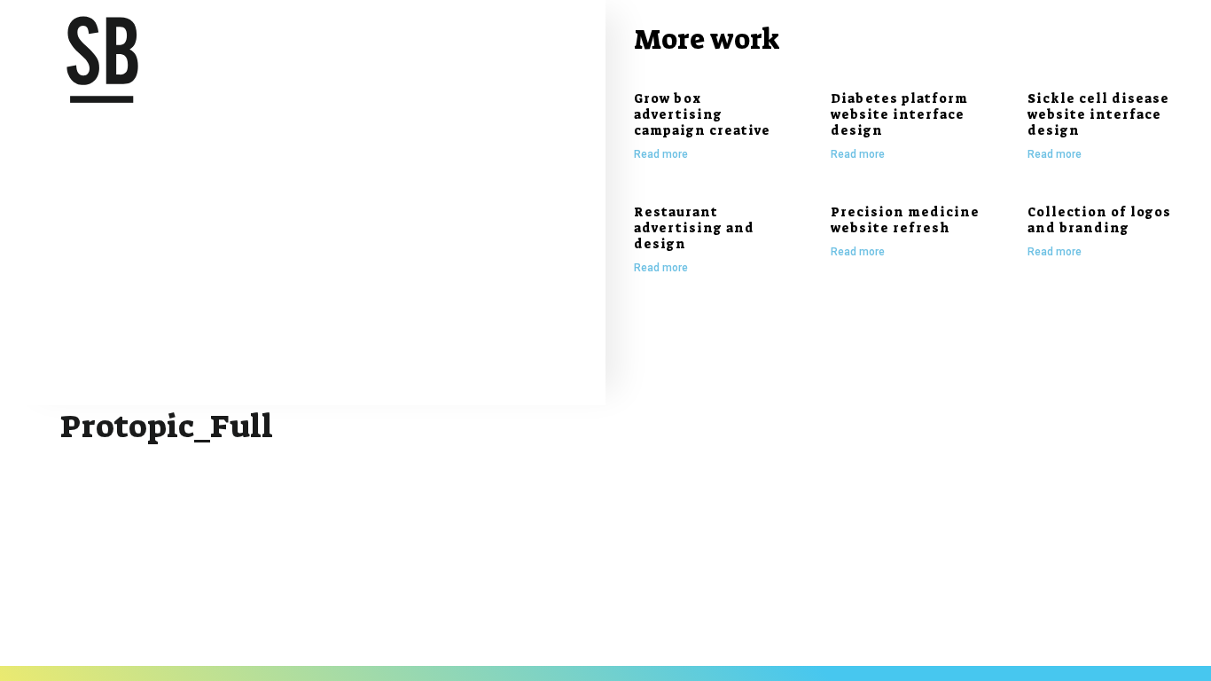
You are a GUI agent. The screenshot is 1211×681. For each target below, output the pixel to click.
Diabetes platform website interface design (899, 114)
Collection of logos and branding (1099, 220)
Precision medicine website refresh (905, 220)
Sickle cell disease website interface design (1098, 114)
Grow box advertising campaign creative (702, 114)
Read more (661, 154)
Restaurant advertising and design (694, 228)
